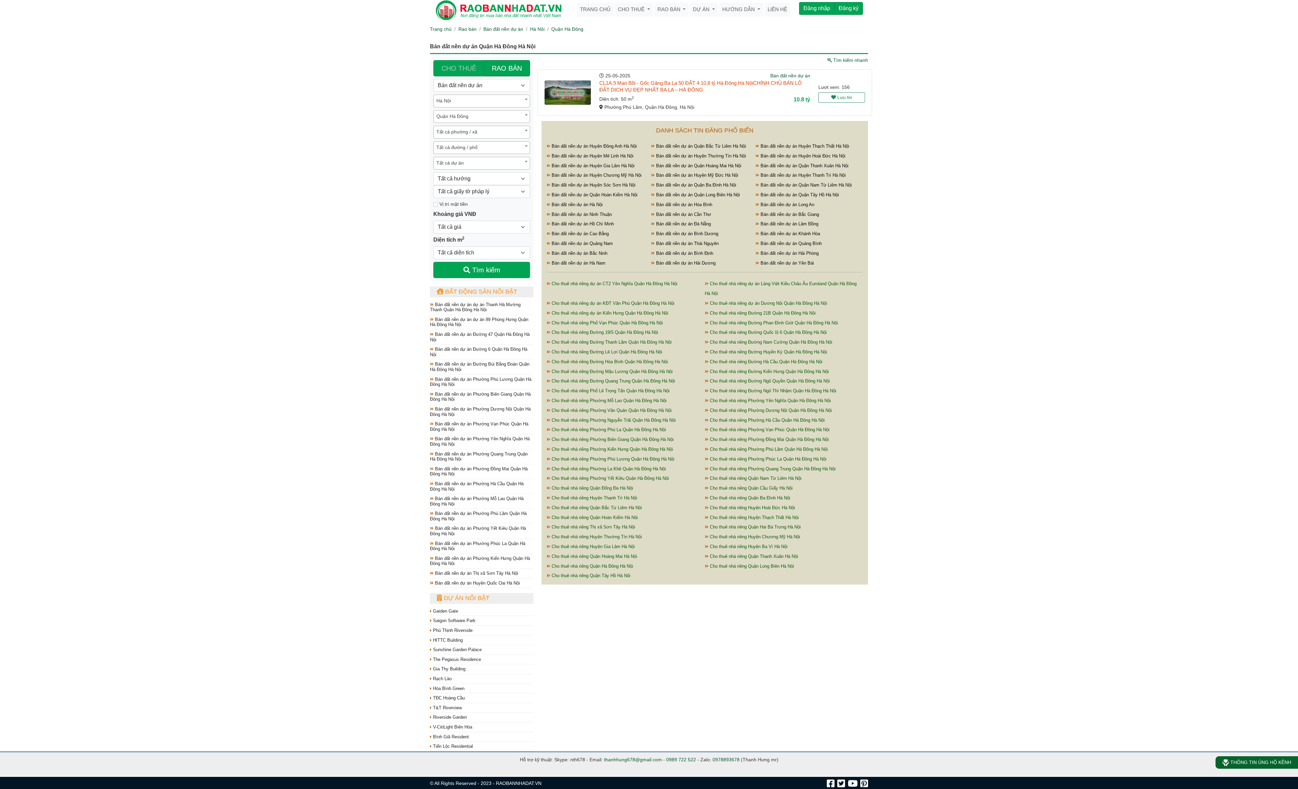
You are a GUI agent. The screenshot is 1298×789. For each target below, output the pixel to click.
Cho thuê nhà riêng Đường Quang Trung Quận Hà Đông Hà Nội (612, 381)
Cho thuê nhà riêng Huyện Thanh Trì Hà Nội (593, 497)
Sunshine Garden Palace (457, 649)
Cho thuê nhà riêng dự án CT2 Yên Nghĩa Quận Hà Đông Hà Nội (613, 283)
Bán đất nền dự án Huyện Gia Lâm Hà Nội (592, 165)
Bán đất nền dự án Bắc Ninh (578, 253)
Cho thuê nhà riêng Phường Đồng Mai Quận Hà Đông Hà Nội (768, 439)
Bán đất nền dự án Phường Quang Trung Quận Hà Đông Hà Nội (479, 456)
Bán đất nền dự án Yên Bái (786, 263)
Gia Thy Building (448, 668)
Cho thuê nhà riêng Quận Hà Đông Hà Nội (591, 566)
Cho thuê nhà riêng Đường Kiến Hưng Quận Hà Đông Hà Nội (768, 371)
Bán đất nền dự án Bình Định (684, 253)
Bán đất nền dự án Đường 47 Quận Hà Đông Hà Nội (480, 337)
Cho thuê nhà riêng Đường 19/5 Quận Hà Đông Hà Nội (604, 332)
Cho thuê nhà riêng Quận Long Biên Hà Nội (751, 566)
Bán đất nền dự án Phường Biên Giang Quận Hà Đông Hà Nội (480, 397)
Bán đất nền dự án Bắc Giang (789, 214)
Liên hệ (777, 9)
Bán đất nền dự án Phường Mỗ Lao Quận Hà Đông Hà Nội (477, 501)
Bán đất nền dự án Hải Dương (685, 263)
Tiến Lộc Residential (452, 746)
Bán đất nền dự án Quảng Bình (790, 243)
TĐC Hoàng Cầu (448, 697)
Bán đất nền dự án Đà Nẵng (683, 223)
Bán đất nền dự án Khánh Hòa (789, 233)
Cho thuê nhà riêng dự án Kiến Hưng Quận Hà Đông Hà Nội (609, 313)
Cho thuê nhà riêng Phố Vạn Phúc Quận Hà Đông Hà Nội (606, 322)
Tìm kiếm (485, 270)
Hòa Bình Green (448, 688)
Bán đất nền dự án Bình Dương (686, 233)
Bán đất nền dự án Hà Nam (577, 263)
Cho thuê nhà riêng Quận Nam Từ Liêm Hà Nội (754, 478)
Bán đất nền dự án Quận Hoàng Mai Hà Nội (698, 165)
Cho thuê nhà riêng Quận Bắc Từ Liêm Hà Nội (596, 507)
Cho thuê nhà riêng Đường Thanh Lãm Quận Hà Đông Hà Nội (611, 342)
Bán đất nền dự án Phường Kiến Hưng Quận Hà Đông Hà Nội (480, 561)
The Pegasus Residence (456, 659)
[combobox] (481, 101)
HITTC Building (447, 640)
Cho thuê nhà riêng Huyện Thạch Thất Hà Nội (753, 517)
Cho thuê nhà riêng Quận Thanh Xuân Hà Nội (753, 556)
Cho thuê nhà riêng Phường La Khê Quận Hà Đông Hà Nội (608, 468)
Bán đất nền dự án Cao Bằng (579, 233)
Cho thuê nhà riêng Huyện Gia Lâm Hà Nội (592, 546)
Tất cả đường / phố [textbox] (457, 147)
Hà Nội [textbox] (443, 100)
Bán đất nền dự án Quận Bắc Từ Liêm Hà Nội (700, 146)
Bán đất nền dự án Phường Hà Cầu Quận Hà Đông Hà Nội (477, 486)
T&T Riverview (447, 707)
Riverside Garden (449, 717)
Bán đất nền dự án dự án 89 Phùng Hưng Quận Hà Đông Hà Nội (479, 322)
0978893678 (726, 759)
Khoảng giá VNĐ (454, 214)
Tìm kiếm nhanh (850, 60)
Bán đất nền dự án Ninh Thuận (581, 214)
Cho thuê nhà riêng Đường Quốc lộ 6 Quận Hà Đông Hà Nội (767, 332)
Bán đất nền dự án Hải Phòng (789, 253)
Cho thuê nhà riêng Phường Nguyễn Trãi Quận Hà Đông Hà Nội (613, 420)
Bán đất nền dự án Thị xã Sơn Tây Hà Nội (476, 573)
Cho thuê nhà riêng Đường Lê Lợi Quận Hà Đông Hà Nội (606, 351)
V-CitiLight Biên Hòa (452, 727)
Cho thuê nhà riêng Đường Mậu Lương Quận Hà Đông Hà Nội (611, 371)
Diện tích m (448, 239)
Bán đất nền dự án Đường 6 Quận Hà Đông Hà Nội (478, 352)
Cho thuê (632, 9)
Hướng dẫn (739, 9)
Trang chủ (595, 9)
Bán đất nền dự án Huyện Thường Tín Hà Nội (700, 155)
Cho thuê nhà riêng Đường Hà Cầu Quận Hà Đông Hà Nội (765, 361)
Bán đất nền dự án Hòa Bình (683, 204)
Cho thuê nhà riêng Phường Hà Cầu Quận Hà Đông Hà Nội (766, 420)
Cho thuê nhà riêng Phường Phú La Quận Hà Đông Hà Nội (608, 429)
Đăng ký (849, 8)
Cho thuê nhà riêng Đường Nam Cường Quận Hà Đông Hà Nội (770, 342)
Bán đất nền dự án (503, 29)
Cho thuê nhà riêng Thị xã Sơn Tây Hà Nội (592, 526)
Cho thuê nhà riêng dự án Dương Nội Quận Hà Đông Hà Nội (767, 303)
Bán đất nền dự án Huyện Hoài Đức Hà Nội (802, 155)
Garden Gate (445, 611)
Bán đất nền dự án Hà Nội (576, 204)
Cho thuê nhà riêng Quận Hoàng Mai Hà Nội (593, 556)
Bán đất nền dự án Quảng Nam (581, 243)
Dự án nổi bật (465, 598)
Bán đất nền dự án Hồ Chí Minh (582, 223)
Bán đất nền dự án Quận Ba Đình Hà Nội (695, 185)
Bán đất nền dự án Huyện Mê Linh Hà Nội (591, 155)
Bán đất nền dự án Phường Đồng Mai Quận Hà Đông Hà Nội (479, 471)
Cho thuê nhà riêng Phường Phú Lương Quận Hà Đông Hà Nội (612, 459)
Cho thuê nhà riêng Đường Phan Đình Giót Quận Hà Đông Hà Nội (773, 322)
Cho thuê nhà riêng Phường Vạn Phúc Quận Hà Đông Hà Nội (769, 429)
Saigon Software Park (454, 620)
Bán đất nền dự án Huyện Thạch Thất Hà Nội (804, 146)
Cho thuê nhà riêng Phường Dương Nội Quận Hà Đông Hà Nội (770, 410)
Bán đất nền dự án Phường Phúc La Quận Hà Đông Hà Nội (477, 546)
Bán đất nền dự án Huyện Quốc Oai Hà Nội (477, 583)
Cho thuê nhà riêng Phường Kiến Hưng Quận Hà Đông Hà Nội (611, 449)
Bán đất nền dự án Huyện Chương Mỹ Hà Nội (596, 175)
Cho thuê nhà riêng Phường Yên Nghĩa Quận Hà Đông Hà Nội (769, 400)
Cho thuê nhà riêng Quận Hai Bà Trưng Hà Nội (754, 526)
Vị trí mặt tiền (453, 204)
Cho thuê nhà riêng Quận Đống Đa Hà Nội (591, 488)
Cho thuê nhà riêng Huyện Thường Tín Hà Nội (596, 536)
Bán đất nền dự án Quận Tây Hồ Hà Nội (799, 194)
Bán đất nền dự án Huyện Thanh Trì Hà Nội (802, 175)
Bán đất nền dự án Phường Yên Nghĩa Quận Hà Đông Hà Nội (480, 441)
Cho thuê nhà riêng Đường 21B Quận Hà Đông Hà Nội (762, 313)
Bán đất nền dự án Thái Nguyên (687, 243)
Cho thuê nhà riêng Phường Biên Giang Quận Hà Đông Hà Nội (612, 439)
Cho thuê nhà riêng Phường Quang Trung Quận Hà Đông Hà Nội (772, 468)
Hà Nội (537, 29)
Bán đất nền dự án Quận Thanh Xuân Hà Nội (803, 165)
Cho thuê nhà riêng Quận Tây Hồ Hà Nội (590, 575)
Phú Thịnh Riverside (452, 630)
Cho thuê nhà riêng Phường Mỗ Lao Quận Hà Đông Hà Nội (608, 400)
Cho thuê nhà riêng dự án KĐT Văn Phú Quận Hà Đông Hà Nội (612, 303)
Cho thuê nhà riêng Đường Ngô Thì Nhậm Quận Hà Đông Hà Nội (772, 390)
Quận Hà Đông (567, 29)
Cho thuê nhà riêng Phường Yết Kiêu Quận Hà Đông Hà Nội (609, 478)
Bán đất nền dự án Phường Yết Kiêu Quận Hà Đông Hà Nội (478, 531)
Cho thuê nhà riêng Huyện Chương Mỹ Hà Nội (754, 536)
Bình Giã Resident (450, 736)
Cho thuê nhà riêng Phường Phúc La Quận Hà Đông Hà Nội (767, 459)
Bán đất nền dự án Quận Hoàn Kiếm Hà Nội (594, 194)
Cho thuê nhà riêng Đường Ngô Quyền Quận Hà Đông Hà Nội (769, 381)
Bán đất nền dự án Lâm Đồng (788, 223)
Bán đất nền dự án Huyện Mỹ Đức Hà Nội (696, 175)
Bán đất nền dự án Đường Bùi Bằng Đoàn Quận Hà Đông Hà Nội (479, 367)
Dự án (702, 9)
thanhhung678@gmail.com (633, 759)
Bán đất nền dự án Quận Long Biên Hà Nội (697, 194)
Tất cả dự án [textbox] (450, 163)
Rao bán (669, 9)
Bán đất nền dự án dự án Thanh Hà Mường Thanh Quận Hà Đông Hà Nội (475, 307)
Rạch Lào (442, 678)
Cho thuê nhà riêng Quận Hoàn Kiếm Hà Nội (594, 517)
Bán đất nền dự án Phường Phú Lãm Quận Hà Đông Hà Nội (478, 516)
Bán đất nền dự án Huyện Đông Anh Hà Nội (593, 146)
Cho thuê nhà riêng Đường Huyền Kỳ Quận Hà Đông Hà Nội (767, 351)
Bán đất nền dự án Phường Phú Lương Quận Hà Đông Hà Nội (480, 382)
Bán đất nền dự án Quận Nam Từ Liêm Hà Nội (805, 185)
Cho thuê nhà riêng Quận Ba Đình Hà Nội (749, 497)
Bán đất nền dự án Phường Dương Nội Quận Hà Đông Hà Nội (480, 411)
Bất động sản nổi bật (480, 291)
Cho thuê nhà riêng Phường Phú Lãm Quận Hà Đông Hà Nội (768, 449)
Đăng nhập (816, 8)
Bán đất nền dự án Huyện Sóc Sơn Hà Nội (592, 185)
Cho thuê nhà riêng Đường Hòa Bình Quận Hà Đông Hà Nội (609, 361)
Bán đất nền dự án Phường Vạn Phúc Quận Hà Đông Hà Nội (479, 426)
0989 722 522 (681, 759)
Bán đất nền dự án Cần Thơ (683, 214)
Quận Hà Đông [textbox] (452, 116)
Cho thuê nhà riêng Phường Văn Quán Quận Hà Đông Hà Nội (611, 410)
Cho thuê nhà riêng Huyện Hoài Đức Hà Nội (751, 507)
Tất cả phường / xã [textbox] (456, 131)
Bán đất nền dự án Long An (786, 204)
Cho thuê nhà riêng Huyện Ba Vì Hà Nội (748, 546)
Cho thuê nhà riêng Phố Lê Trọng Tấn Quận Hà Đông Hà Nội (610, 390)
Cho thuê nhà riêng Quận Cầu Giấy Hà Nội (750, 488)
